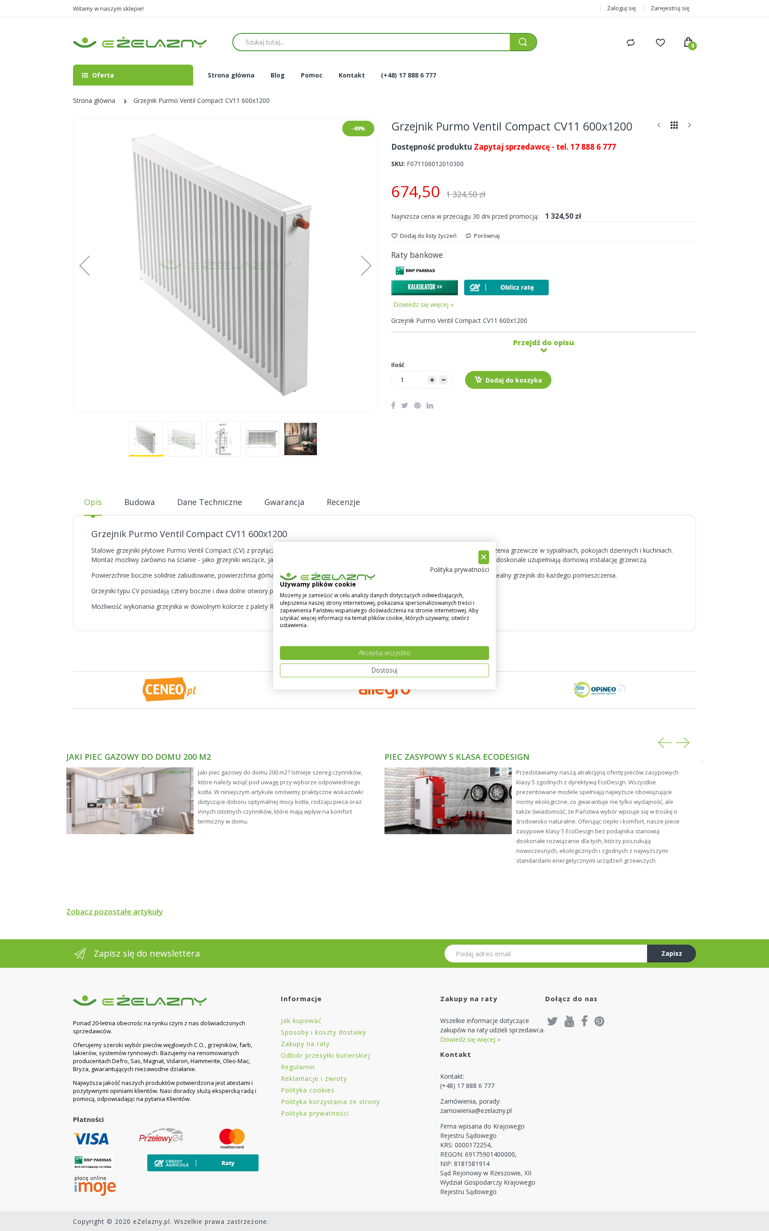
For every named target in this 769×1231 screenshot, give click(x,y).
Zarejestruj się (670, 8)
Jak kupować (301, 1020)
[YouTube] (570, 1020)
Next (682, 743)
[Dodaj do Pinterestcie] (417, 405)
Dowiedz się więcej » (423, 304)
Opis (93, 502)
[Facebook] (584, 1020)
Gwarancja (284, 502)
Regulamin (298, 1067)
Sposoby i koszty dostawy (323, 1032)
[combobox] (371, 42)
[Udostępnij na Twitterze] (404, 405)
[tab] (93, 505)
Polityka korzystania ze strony (330, 1101)
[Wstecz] (659, 127)
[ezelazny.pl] (139, 42)
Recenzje (343, 502)
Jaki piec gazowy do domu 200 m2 (138, 756)
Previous (665, 743)
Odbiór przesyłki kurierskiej (325, 1055)
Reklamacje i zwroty (314, 1078)
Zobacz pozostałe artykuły (114, 911)
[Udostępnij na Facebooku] (393, 405)
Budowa (139, 502)
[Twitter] (552, 1020)
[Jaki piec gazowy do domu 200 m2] (130, 800)
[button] (84, 265)
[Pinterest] (599, 1020)
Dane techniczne (209, 502)
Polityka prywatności (315, 1113)
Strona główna (94, 100)
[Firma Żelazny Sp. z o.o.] (166, 1000)
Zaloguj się (621, 8)
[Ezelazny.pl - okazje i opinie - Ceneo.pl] (169, 689)
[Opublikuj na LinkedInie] (430, 405)
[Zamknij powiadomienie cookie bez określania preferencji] (483, 557)
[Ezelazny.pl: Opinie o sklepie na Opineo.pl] (600, 689)
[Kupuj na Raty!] (506, 287)
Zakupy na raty (305, 1043)
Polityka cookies (308, 1090)
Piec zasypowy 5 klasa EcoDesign (457, 756)
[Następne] (689, 127)
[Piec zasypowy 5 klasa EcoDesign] (448, 800)
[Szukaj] (523, 42)
